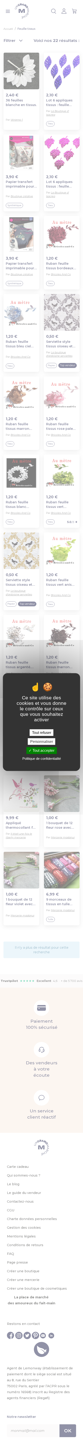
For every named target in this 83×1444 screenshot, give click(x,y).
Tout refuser (41, 733)
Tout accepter (43, 750)
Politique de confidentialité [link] (41, 758)
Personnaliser (41, 742)
